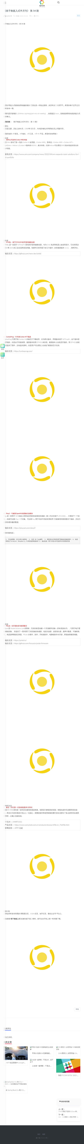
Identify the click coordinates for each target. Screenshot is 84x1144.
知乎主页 (43, 914)
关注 (78, 15)
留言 (38, 1134)
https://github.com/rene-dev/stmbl (27, 254)
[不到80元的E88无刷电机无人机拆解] (42, 1048)
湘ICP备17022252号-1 (42, 1138)
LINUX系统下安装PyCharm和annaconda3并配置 (67, 1112)
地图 (43, 1134)
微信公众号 (52, 914)
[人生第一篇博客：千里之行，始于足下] (42, 1061)
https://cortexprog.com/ (23, 351)
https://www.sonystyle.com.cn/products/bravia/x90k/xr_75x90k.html (42, 825)
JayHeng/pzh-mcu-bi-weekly (34, 113)
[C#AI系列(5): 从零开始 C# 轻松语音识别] (68, 1048)
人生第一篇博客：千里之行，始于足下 (46, 1066)
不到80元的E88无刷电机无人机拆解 (45, 1053)
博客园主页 (24, 914)
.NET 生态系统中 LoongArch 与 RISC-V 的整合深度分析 (25, 1063)
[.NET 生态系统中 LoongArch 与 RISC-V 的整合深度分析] (16, 1053)
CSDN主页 (34, 914)
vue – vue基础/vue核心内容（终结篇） (68, 1117)
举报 (77, 1009)
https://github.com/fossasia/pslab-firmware (31, 643)
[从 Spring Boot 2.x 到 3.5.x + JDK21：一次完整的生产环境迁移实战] (16, 1084)
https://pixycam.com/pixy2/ (25, 528)
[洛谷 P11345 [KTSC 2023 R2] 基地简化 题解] (68, 1065)
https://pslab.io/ (20, 640)
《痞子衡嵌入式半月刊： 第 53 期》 (25, 122)
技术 (2, 357)
